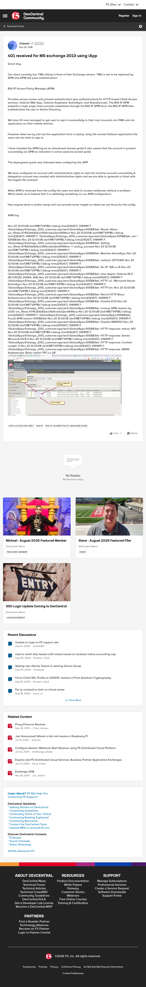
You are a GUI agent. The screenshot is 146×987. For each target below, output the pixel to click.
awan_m (38, 693)
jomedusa (38, 669)
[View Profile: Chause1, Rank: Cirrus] (12, 45)
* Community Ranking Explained (28, 817)
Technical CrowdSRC (34, 892)
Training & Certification (73, 903)
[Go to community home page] (27, 15)
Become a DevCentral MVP (34, 907)
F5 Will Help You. (28, 793)
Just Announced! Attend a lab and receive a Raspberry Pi (51, 736)
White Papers (73, 885)
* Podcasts (14, 837)
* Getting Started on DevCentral (28, 807)
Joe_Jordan (38, 775)
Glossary (73, 888)
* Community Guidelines (23, 810)
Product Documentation (73, 881)
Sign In (137, 15)
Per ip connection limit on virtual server (40, 689)
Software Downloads (112, 892)
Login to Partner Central (34, 932)
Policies (43, 966)
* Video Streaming (19, 844)
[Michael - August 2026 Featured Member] (37, 516)
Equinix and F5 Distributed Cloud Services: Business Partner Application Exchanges (68, 759)
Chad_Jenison (40, 728)
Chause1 (24, 43)
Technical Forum (15, 26)
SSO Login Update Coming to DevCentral (36, 606)
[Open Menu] (140, 26)
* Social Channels (19, 841)
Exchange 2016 (24, 771)
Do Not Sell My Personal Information (103, 966)
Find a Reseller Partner (34, 921)
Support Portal (111, 896)
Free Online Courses (73, 899)
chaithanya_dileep (42, 751)
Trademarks (29, 966)
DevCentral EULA (34, 899)
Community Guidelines (34, 896)
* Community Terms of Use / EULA (29, 814)
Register (124, 15)
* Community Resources (23, 821)
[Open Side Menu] (5, 16)
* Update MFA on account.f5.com (29, 827)
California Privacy (71, 966)
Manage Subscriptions (112, 881)
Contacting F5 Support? (23, 797)
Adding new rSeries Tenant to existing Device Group (48, 666)
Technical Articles (34, 888)
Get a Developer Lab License (34, 903)
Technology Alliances (34, 925)
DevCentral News (15, 546)
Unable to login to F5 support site (37, 642)
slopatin (36, 740)
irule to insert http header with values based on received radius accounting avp (65, 654)
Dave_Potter (39, 763)
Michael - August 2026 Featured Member (36, 540)
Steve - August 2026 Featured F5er (105, 540)
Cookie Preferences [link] (73, 973)
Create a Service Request (112, 888)
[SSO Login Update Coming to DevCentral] (37, 582)
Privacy (54, 966)
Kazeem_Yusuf (41, 658)
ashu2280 (38, 646)
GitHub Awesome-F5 (21, 851)
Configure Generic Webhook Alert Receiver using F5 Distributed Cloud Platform (65, 748)
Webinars (73, 896)
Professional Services (112, 885)
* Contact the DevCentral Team (27, 824)
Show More (75, 700)
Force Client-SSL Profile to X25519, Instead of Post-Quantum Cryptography (63, 677)
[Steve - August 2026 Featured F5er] (109, 516)
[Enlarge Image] (73, 385)
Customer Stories (73, 892)
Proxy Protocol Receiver (30, 724)
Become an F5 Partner (34, 929)
